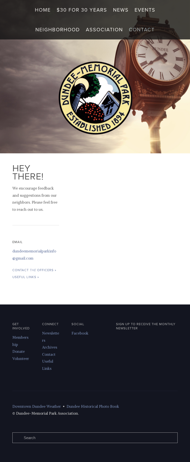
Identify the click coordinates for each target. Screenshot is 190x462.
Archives (49, 347)
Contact (142, 29)
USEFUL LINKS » (25, 277)
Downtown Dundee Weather (36, 406)
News (121, 9)
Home (43, 9)
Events (145, 9)
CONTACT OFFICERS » (34, 270)
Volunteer (20, 358)
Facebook (79, 333)
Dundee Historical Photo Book (93, 406)
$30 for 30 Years (82, 9)
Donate (18, 351)
